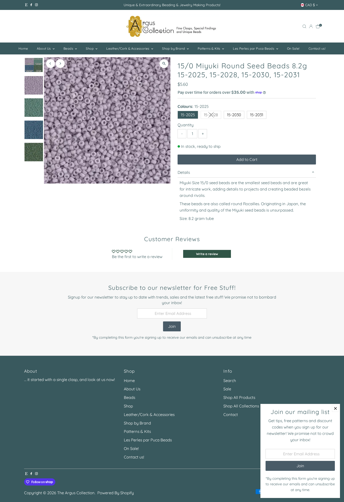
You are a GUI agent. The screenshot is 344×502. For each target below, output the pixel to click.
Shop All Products (239, 397)
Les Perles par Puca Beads (254, 48)
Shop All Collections (241, 405)
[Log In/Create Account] (311, 26)
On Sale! (293, 48)
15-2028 (212, 115)
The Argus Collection (76, 492)
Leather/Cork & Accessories (128, 48)
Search (229, 380)
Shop (90, 48)
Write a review (207, 254)
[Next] (60, 63)
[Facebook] (31, 5)
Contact (230, 414)
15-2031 (256, 114)
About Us (44, 48)
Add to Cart (246, 159)
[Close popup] (335, 408)
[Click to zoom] (163, 63)
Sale (227, 388)
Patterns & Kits (209, 48)
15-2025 (188, 114)
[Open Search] (304, 26)
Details (184, 172)
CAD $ (310, 5)
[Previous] (50, 63)
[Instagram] (36, 5)
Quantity (186, 124)
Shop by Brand (174, 48)
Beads (69, 48)
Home (23, 48)
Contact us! (317, 48)
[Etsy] (26, 5)
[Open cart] (318, 26)
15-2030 (234, 114)
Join (172, 326)
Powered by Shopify (115, 492)
